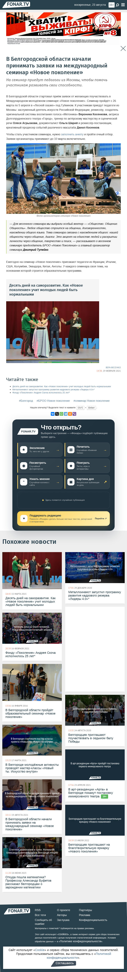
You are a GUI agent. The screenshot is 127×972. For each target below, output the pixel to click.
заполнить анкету (72, 134)
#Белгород (26, 401)
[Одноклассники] (70, 414)
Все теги (40, 915)
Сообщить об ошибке (43, 922)
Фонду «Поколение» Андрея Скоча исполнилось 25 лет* (41, 392)
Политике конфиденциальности (80, 941)
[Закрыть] (123, 48)
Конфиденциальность (93, 920)
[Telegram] (66, 414)
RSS (38, 910)
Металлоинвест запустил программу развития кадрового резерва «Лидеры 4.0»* (53, 389)
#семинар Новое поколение (92, 401)
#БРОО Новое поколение (53, 401)
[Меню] (123, 5)
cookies (63, 934)
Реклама (84, 915)
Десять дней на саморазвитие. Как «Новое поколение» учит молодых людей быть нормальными (61, 386)
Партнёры (85, 910)
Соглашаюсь (65, 963)
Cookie (39, 950)
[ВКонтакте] (53, 414)
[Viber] (74, 414)
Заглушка (63, 920)
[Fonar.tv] (16, 4)
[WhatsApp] (61, 414)
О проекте (63, 910)
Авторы (62, 915)
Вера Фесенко (113, 367)
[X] (57, 414)
